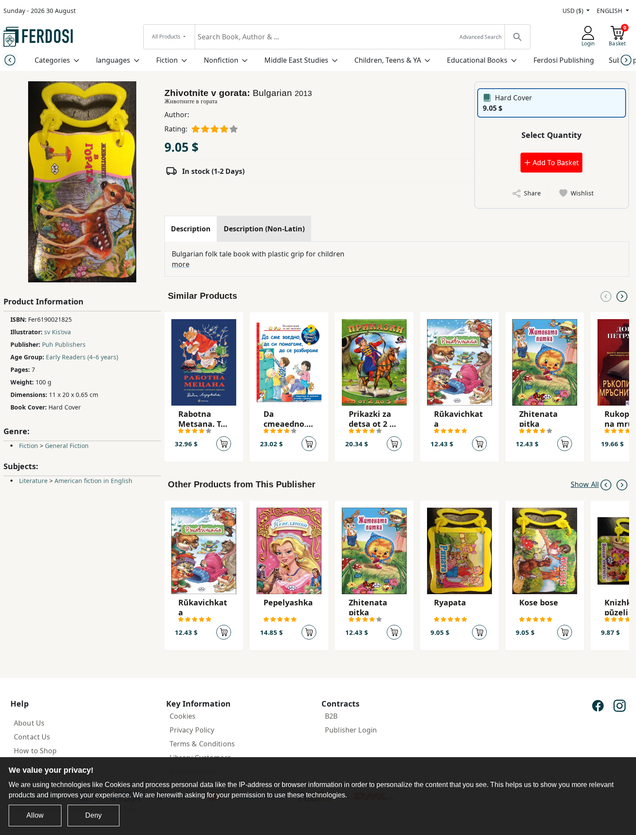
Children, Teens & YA (387, 60)
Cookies (183, 716)
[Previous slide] (10, 60)
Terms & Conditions (202, 744)
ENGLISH (610, 10)
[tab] (190, 229)
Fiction (167, 60)
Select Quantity (551, 135)
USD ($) (573, 10)
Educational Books (477, 60)
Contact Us (32, 737)
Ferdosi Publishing (563, 60)
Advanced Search (480, 37)
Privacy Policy (192, 730)
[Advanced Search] (517, 36)
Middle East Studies (296, 60)
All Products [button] (167, 36)
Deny (93, 815)
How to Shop (35, 750)
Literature (33, 481)
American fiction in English (93, 481)
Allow (35, 815)
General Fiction (67, 445)
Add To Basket (555, 162)
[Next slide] (626, 60)
